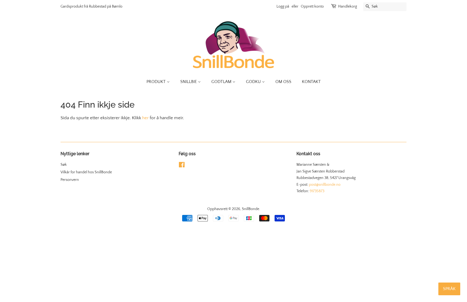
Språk (449, 288)
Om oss (283, 81)
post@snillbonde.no (325, 184)
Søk (64, 164)
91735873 (317, 191)
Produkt (156, 81)
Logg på (282, 6)
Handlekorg (347, 6)
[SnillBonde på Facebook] (182, 166)
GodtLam (221, 81)
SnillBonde (250, 209)
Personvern (70, 180)
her (145, 117)
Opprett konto (312, 6)
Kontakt (311, 81)
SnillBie (189, 81)
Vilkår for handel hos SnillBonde (86, 172)
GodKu (254, 81)
